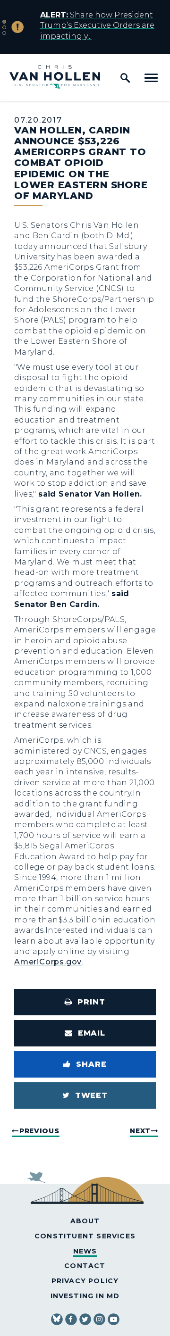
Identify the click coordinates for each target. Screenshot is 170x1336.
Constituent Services (85, 1236)
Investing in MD (85, 1296)
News (85, 1251)
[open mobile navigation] (151, 78)
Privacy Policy (85, 1281)
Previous (39, 1131)
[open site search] (125, 77)
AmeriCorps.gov (48, 961)
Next (140, 1131)
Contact (84, 1265)
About (85, 1221)
